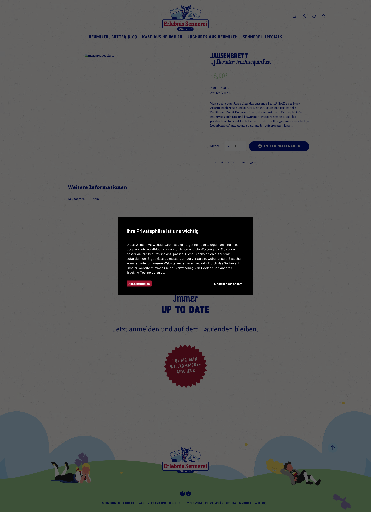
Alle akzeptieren (139, 283)
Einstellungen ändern (228, 283)
